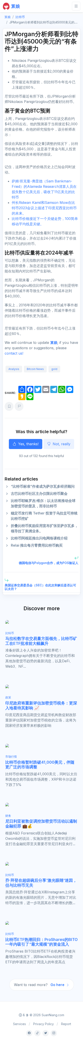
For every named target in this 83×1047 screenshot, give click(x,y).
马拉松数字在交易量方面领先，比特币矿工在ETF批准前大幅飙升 (41, 641)
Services (19, 1024)
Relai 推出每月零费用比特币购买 (37, 545)
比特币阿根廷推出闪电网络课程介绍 (39, 538)
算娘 (53, 342)
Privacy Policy (43, 1024)
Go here (57, 984)
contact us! (14, 353)
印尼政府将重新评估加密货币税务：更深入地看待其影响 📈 (41, 705)
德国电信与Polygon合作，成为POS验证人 (48, 563)
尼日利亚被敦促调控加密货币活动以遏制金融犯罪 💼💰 (41, 823)
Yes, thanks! (28, 444)
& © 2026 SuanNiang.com (43, 1015)
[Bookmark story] (9, 406)
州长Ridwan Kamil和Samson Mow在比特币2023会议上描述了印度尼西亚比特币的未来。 (44, 207)
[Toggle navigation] (76, 6)
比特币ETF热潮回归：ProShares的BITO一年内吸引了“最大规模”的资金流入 (41, 942)
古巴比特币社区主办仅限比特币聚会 (39, 493)
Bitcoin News (35, 369)
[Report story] (19, 406)
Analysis (13, 369)
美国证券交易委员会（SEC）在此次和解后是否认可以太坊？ (40, 587)
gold (54, 369)
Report (66, 1024)
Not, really (61, 444)
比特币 (20, 17)
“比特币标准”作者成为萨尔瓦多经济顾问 (43, 486)
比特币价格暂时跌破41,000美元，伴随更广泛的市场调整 (39, 764)
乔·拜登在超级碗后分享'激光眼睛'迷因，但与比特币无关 (41, 883)
